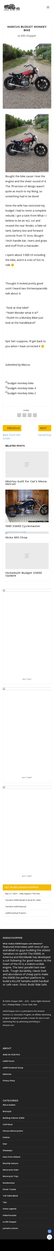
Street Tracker (9, 1189)
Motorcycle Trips (10, 1176)
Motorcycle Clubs (10, 1170)
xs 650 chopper (27, 35)
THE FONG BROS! (10, 1196)
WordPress (46, 1243)
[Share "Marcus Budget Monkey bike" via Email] (34, 415)
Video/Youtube (9, 1215)
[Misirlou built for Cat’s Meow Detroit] (27, 464)
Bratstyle (7, 1111)
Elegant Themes (21, 1243)
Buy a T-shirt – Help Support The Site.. (23, 893)
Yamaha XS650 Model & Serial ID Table (23, 900)
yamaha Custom (10, 1228)
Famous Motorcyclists (13, 1131)
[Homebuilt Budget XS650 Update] (27, 556)
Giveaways (7, 1150)
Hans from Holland (11, 1157)
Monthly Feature (10, 1163)
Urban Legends (9, 1208)
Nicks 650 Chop (16, 537)
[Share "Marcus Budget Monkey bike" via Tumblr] (24, 415)
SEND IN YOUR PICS (11, 1054)
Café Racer (8, 1124)
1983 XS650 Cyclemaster (22, 526)
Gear (5, 1144)
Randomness (9, 1183)
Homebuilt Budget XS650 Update (23, 574)
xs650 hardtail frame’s (15, 913)
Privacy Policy (14, 1004)
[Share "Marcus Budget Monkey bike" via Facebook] (19, 415)
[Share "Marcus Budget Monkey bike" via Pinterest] (29, 415)
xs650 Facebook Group (13, 1067)
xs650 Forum (8, 1061)
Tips (5, 1202)
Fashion (6, 1137)
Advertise (7, 1074)
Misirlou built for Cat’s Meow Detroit (26, 483)
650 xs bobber (9, 1105)
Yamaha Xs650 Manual (15, 906)
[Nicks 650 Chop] (27, 533)
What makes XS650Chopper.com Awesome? (22, 943)
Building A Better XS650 (13, 1118)
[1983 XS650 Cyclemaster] (27, 506)
